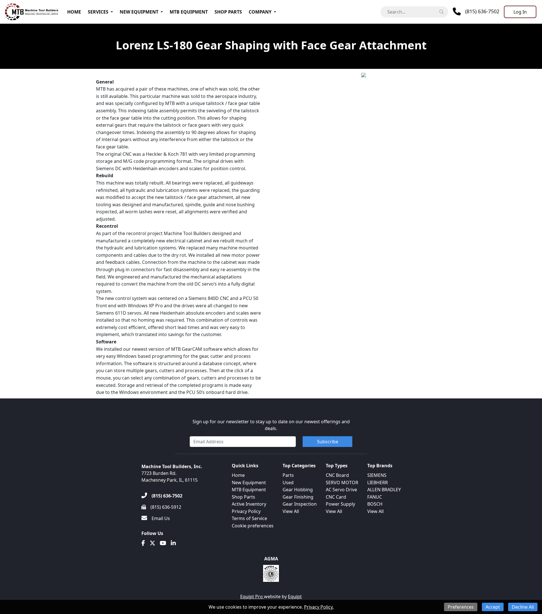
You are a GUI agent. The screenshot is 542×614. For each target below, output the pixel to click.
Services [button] (98, 12)
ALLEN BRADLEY (384, 489)
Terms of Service (249, 518)
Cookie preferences (253, 526)
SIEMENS (376, 475)
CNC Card (336, 497)
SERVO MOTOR (342, 482)
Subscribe (327, 441)
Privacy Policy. (319, 607)
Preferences (461, 607)
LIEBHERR (377, 482)
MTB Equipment (189, 12)
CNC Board (337, 475)
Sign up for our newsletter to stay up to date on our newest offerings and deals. (271, 424)
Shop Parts (228, 12)
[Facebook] (143, 543)
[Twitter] (152, 543)
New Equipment (139, 12)
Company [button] (260, 12)
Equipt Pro (252, 596)
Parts (288, 475)
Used (288, 482)
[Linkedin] (173, 543)
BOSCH (375, 504)
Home (74, 12)
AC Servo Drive (341, 489)
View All (291, 511)
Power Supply (340, 504)
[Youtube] (163, 543)
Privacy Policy (246, 511)
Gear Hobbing (298, 489)
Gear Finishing (298, 497)
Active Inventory (249, 504)
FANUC (374, 497)
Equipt (295, 596)
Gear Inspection (300, 504)
